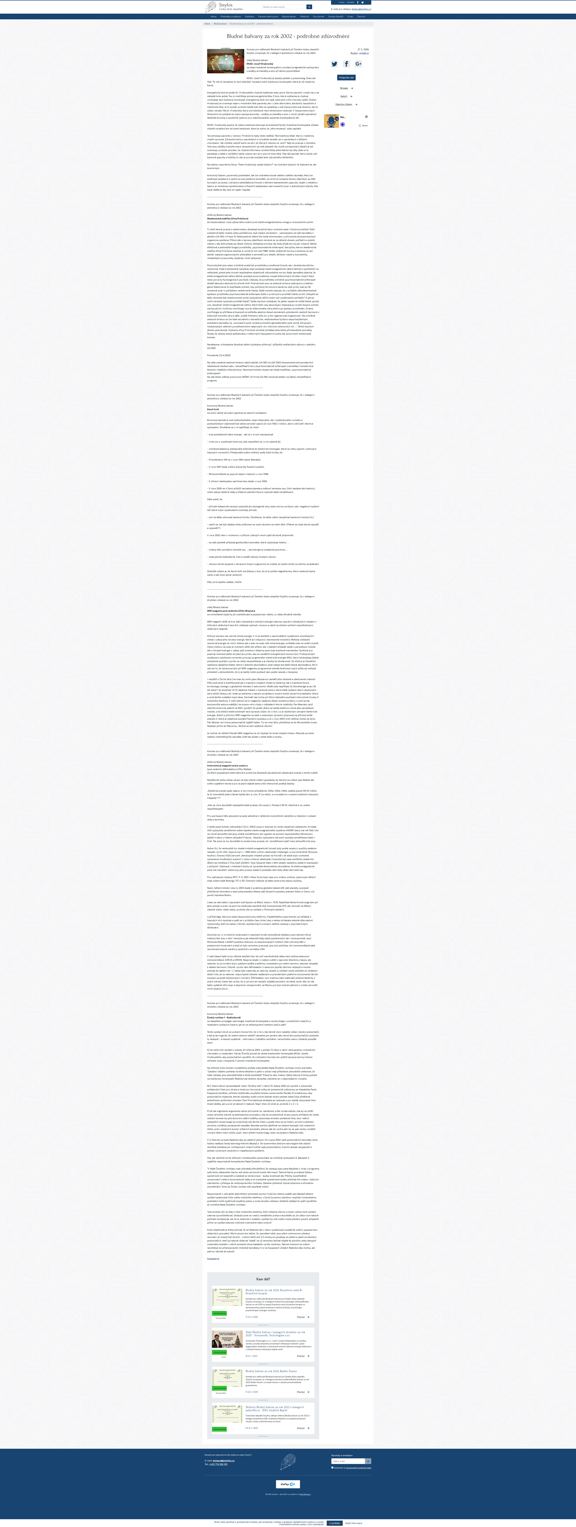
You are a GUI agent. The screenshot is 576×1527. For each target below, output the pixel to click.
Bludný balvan (289, 16)
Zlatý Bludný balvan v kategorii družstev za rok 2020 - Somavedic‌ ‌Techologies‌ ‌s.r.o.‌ (275, 1333)
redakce (364, 53)
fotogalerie (213, 1258)
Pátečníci (304, 16)
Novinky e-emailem (341, 1455)
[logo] (212, 7)
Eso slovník (318, 16)
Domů (207, 23)
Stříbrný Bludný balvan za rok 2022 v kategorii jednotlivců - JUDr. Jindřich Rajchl (275, 1408)
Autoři (344, 96)
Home (213, 16)
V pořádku (334, 1523)
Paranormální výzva (268, 16)
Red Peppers (305, 1494)
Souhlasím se (352, 1468)
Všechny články (344, 104)
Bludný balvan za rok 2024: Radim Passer (271, 1371)
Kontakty (350, 2)
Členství (361, 16)
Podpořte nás (346, 77)
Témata (344, 88)
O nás (350, 16)
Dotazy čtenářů (335, 16)
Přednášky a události (231, 16)
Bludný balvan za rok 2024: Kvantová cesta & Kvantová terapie (274, 1291)
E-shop (342, 2)
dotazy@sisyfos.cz (361, 8)
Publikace (249, 16)
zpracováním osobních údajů (358, 1468)
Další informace (353, 1523)
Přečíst (301, 1317)
